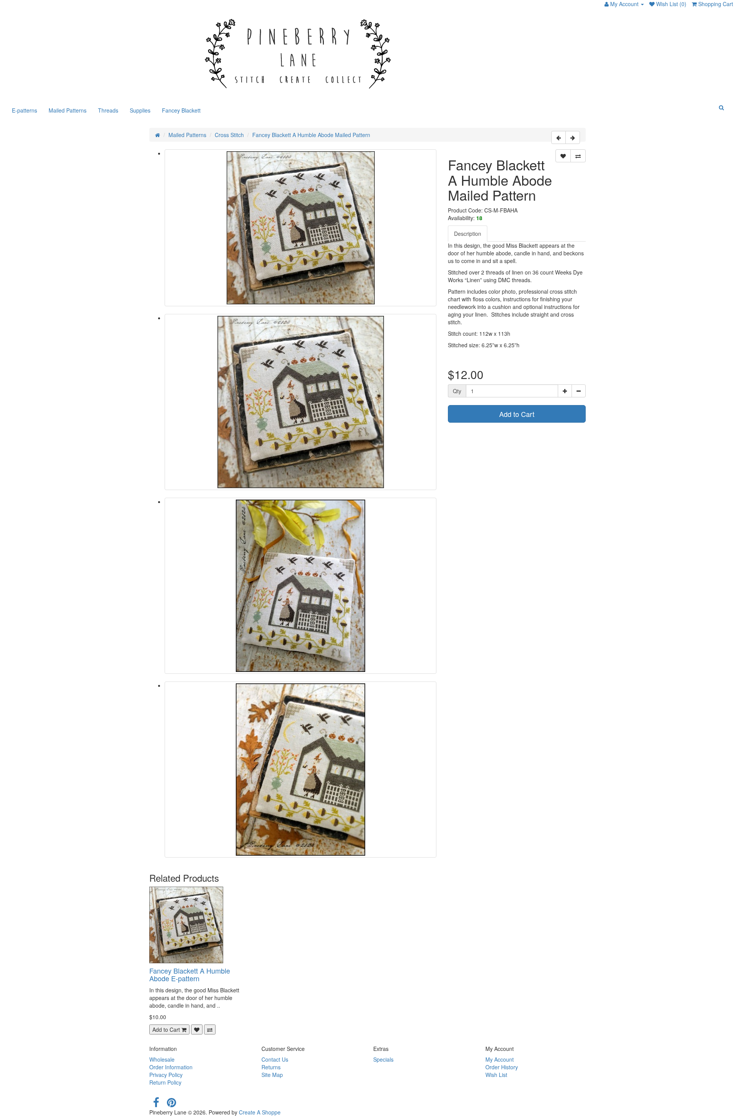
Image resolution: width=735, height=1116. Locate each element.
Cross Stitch (229, 135)
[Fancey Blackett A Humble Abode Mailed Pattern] (300, 227)
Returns (271, 1067)
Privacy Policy (166, 1074)
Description (467, 233)
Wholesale (162, 1059)
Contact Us (274, 1059)
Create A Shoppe (260, 1112)
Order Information (171, 1067)
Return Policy (165, 1082)
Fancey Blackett (181, 110)
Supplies (140, 110)
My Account (499, 1059)
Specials (383, 1059)
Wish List (496, 1074)
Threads (108, 110)
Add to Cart (516, 414)
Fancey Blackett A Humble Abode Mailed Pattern (311, 135)
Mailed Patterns (68, 110)
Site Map (272, 1074)
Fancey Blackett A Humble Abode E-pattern (189, 974)
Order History (501, 1067)
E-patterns (24, 110)
